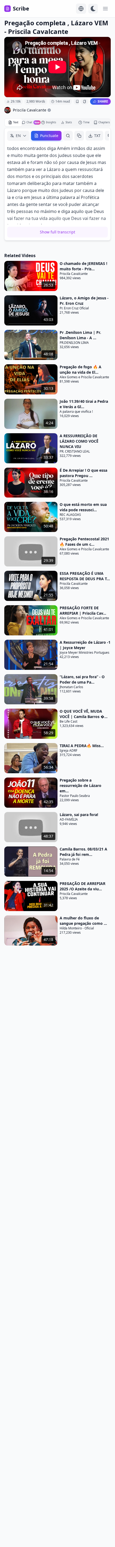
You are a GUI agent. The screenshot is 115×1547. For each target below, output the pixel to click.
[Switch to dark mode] (93, 8)
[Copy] (79, 136)
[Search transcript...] (68, 136)
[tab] (13, 122)
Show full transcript (57, 231)
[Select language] (81, 9)
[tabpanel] (57, 184)
